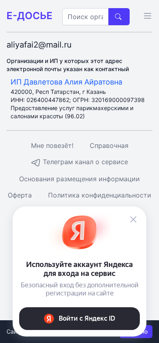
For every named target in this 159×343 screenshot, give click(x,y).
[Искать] (119, 16)
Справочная (109, 145)
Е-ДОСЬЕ (30, 16)
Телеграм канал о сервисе (84, 162)
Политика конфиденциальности (99, 195)
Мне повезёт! (52, 145)
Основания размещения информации (79, 179)
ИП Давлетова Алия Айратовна (66, 82)
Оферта (20, 195)
